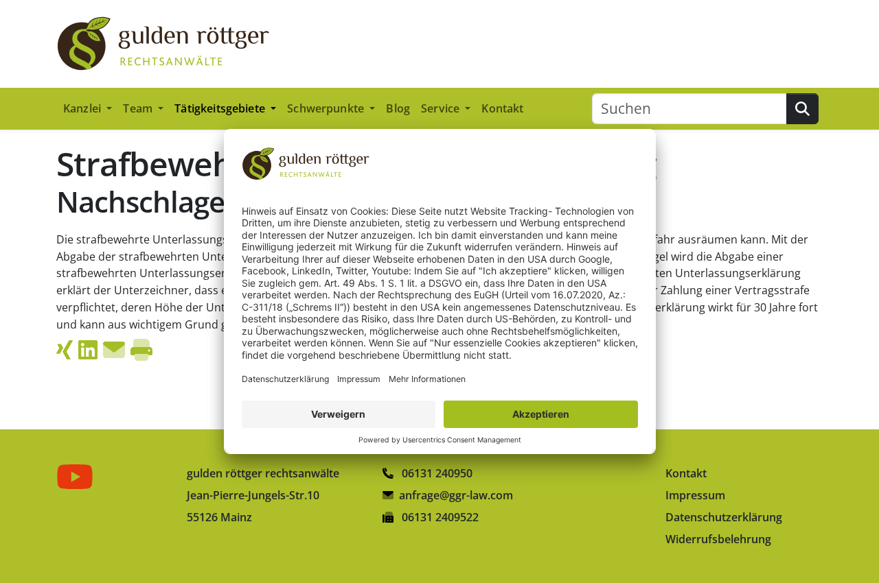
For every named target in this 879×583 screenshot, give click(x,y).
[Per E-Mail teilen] (114, 349)
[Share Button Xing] (64, 349)
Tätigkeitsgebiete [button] (221, 108)
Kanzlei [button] (83, 108)
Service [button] (441, 108)
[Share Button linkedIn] (88, 349)
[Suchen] (802, 108)
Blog (398, 108)
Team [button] (139, 108)
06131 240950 (435, 473)
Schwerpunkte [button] (327, 108)
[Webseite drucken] (141, 349)
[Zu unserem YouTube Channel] (77, 476)
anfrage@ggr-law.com (456, 495)
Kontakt (502, 108)
